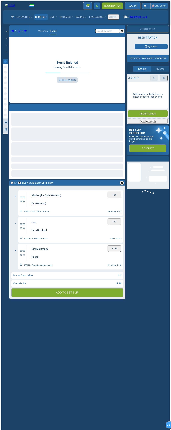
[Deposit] (97, 6)
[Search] (122, 31)
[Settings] (146, 6)
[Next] (19, 183)
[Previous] (12, 183)
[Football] (19, 31)
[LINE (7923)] (13, 31)
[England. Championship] (25, 31)
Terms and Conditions (149, 79)
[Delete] (122, 183)
